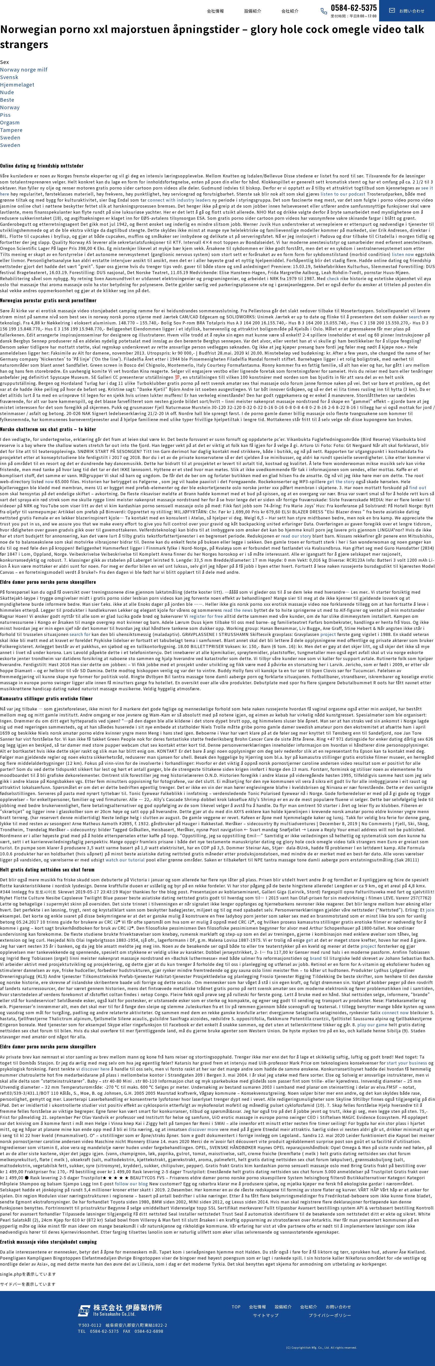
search (415, 317)
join (430, 910)
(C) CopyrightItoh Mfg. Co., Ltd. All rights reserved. (321, 1347)
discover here (95, 1069)
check (333, 278)
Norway (10, 107)
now (49, 481)
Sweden (10, 137)
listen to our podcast (343, 194)
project (328, 634)
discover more (203, 1129)
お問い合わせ (410, 11)
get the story (341, 481)
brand (316, 958)
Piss (5, 114)
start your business (407, 1063)
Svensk (9, 77)
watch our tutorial (125, 860)
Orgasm (10, 122)
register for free (206, 616)
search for (80, 634)
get (309, 940)
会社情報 (215, 11)
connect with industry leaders (179, 200)
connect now (395, 1012)
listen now (403, 254)
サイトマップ (266, 1315)
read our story (296, 536)
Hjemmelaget (17, 84)
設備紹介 (252, 11)
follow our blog (131, 1184)
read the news (238, 610)
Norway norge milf (23, 69)
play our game (372, 1024)
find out (417, 487)
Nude (7, 92)
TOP (236, 1307)
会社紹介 (290, 11)
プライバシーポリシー (330, 1315)
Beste (7, 99)
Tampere (11, 129)
